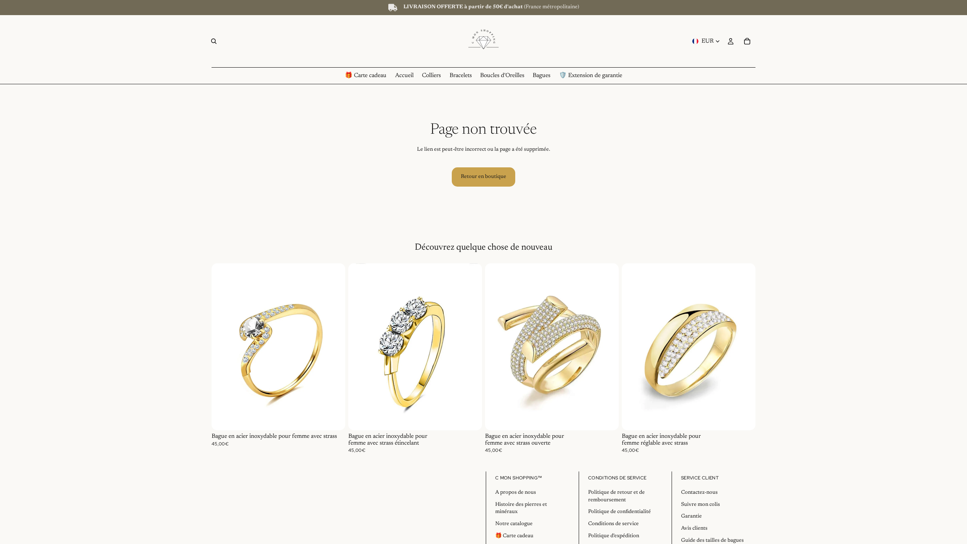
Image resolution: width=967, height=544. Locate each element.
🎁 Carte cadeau (514, 536)
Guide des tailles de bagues (712, 540)
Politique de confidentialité (619, 512)
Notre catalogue (514, 524)
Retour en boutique (483, 176)
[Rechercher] (213, 41)
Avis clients (694, 528)
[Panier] (747, 41)
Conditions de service (613, 524)
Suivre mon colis (700, 504)
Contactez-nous (699, 492)
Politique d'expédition (613, 536)
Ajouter (476, 418)
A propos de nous (515, 492)
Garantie (691, 516)
